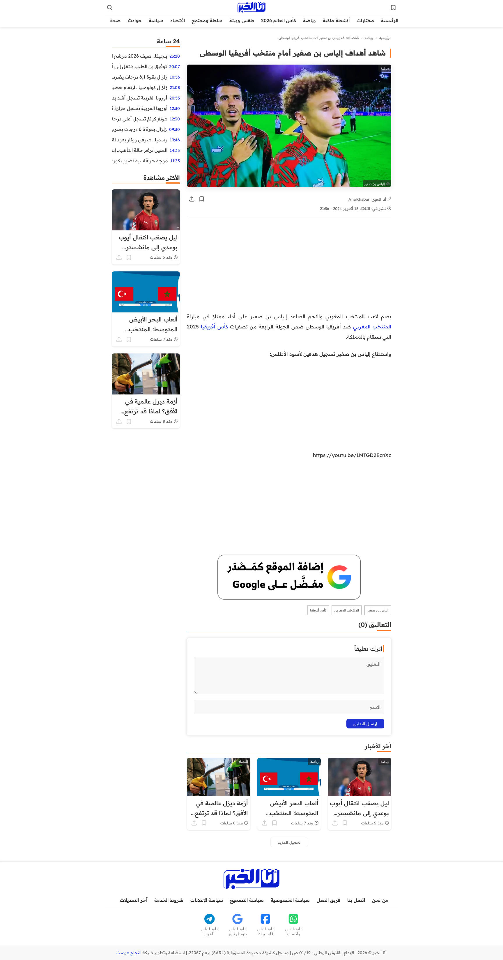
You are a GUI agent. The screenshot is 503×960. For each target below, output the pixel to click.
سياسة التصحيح (247, 900)
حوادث (135, 20)
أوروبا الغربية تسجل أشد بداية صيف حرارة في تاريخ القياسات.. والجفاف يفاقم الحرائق (139, 98)
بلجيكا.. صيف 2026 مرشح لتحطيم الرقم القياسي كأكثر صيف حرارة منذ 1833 (139, 56)
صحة (115, 20)
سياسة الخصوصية (290, 900)
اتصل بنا (356, 900)
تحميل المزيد (289, 842)
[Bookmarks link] (393, 8)
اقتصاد (177, 20)
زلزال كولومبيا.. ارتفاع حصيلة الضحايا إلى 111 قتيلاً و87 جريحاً (139, 87)
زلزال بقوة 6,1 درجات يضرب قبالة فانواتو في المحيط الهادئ (139, 77)
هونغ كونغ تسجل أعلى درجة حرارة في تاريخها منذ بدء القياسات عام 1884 (139, 119)
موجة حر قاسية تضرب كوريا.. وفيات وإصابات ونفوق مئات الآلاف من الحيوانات (140, 160)
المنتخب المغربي (372, 326)
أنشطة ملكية (336, 20)
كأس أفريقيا (214, 326)
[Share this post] (192, 199)
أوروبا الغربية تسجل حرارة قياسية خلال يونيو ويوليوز (139, 108)
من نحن (380, 900)
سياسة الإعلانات (206, 900)
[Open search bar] (110, 8)
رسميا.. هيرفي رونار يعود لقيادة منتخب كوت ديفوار (139, 140)
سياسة (156, 20)
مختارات (365, 20)
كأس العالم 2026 (278, 20)
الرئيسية (389, 20)
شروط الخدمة (168, 900)
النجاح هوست (128, 952)
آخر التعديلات (133, 900)
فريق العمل (328, 900)
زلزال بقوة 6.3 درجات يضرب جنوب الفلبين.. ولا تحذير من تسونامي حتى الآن (139, 129)
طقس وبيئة (241, 20)
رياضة (309, 20)
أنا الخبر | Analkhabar (367, 199)
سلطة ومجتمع (207, 20)
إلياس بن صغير (377, 610)
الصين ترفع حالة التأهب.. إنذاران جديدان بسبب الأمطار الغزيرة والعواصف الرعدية (139, 150)
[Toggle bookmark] (202, 199)
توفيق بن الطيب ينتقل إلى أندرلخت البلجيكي (139, 66)
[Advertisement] (289, 268)
